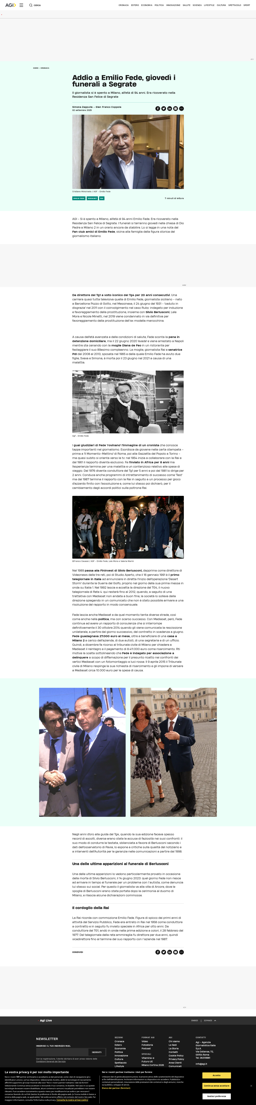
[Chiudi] (251, 1086)
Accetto (216, 1075)
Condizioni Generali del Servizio (51, 1061)
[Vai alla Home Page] (11, 5)
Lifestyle (209, 5)
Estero (135, 5)
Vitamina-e (148, 1058)
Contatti (173, 1052)
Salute (187, 5)
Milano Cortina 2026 (153, 1065)
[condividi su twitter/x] (163, 108)
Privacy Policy (176, 1059)
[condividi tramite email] (175, 108)
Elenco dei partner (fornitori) (116, 1088)
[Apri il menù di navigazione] (21, 5)
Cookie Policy (176, 1055)
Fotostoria (147, 1045)
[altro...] (181, 108)
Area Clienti (175, 1062)
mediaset (92, 198)
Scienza (197, 5)
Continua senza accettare (216, 1086)
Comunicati (175, 1066)
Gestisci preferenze (216, 1096)
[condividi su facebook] (157, 108)
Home (35, 68)
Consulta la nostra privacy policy (72, 1100)
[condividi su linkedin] (169, 108)
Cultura (221, 5)
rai (101, 198)
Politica (159, 5)
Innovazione (173, 5)
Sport (247, 5)
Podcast (146, 1048)
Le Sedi (173, 1045)
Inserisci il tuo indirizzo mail (53, 1046)
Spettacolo (234, 5)
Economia (146, 5)
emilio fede (78, 198)
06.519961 (205, 1057)
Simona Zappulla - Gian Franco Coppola (96, 107)
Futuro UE (147, 1061)
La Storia (174, 1048)
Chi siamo (174, 1041)
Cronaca (124, 5)
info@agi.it (201, 1063)
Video (145, 1041)
